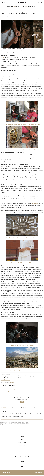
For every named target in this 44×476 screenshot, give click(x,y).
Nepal (35, 407)
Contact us (22, 448)
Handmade (25, 407)
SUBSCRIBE (22, 401)
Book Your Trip (31, 6)
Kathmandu (31, 407)
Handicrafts (20, 407)
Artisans (9, 407)
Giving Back (3, 11)
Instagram (11, 382)
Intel (24, 6)
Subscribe (40, 2)
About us (22, 436)
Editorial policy (22, 442)
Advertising (22, 445)
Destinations (10, 6)
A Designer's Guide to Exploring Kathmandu (10, 387)
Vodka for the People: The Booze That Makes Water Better (13, 391)
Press (22, 439)
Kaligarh (22, 413)
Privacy (22, 452)
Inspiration (18, 6)
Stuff (39, 407)
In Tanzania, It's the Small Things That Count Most (11, 389)
